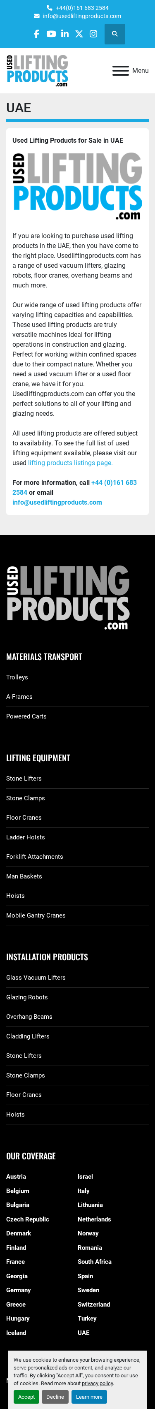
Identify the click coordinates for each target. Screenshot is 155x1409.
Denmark (18, 1233)
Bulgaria (17, 1205)
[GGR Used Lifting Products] (77, 598)
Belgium (17, 1191)
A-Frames (19, 696)
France (15, 1261)
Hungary (18, 1318)
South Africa (95, 1261)
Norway (88, 1233)
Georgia (17, 1276)
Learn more (89, 1397)
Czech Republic (27, 1219)
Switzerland (94, 1304)
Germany (18, 1290)
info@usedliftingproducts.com (82, 16)
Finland (16, 1247)
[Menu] (120, 71)
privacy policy (97, 1383)
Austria (16, 1176)
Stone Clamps (25, 798)
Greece (16, 1304)
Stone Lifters (24, 778)
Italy (84, 1191)
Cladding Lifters (28, 1036)
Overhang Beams (29, 1016)
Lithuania (90, 1205)
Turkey (87, 1318)
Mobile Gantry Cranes (36, 915)
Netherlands (94, 1219)
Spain (85, 1276)
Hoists (15, 895)
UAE (83, 1333)
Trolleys (17, 677)
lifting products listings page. (70, 463)
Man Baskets (24, 876)
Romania (90, 1247)
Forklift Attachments (34, 856)
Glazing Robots (27, 997)
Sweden (88, 1290)
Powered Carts (26, 716)
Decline (55, 1397)
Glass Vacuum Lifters (36, 977)
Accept (26, 1397)
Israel (85, 1176)
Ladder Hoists (25, 837)
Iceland (16, 1333)
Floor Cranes (24, 817)
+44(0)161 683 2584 (82, 8)
